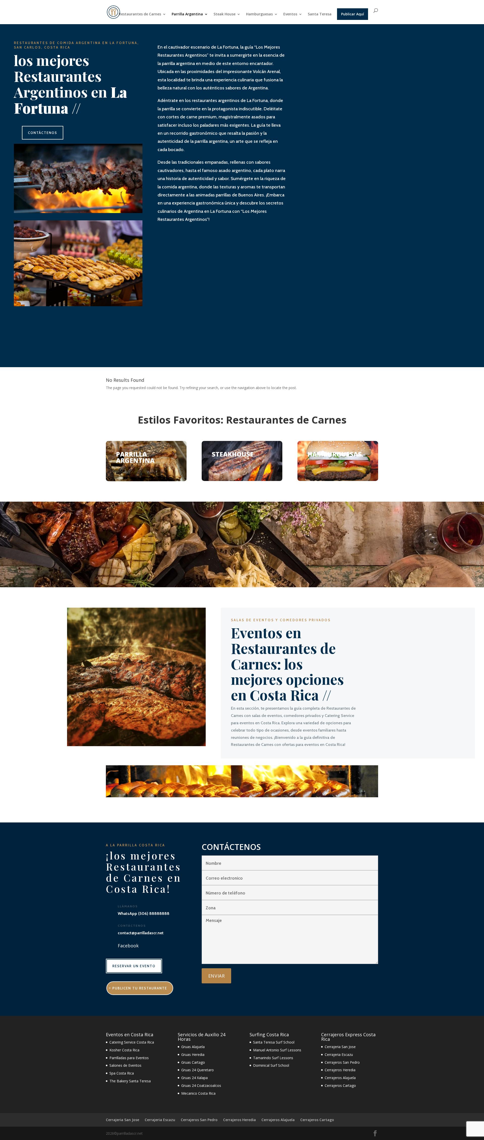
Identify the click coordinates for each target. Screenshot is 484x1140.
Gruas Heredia (192, 1054)
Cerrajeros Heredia (340, 1069)
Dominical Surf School (271, 1065)
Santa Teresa (319, 14)
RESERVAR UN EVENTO (134, 966)
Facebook (128, 946)
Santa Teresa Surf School (273, 1042)
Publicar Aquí (352, 14)
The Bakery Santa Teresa (130, 1081)
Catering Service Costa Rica (131, 1042)
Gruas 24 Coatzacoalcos (201, 1085)
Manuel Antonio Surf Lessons (277, 1050)
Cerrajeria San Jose (340, 1046)
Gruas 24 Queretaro (197, 1069)
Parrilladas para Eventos (129, 1057)
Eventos (290, 14)
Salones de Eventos (125, 1065)
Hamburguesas (259, 14)
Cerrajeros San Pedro (342, 1062)
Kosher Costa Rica (124, 1050)
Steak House (224, 14)
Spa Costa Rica (121, 1073)
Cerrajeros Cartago (340, 1085)
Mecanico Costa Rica (198, 1093)
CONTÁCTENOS (42, 133)
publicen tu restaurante (139, 988)
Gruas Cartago (193, 1062)
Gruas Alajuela (193, 1046)
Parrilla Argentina (187, 14)
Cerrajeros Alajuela (340, 1077)
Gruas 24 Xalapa (194, 1077)
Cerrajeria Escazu (339, 1054)
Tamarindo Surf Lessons (273, 1057)
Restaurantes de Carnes (140, 14)
